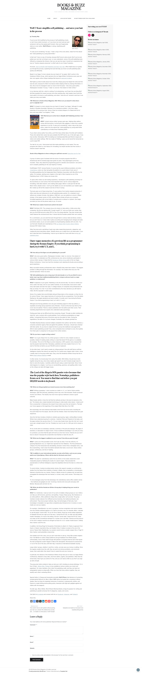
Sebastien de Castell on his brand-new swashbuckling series (73, 608)
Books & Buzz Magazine (71, 7)
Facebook (60, 594)
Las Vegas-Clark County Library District (67, 224)
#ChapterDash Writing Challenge (84, 18)
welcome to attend (66, 78)
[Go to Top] (138, 670)
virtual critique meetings (39, 355)
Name (32, 636)
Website (32, 648)
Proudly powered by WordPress (37, 671)
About (55, 18)
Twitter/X (75, 594)
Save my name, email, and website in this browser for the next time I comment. (52, 655)
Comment (33, 625)
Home (48, 18)
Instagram (66, 594)
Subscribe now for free (74, 153)
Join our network (65, 18)
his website (40, 594)
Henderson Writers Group (59, 260)
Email (32, 642)
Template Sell (63, 671)
